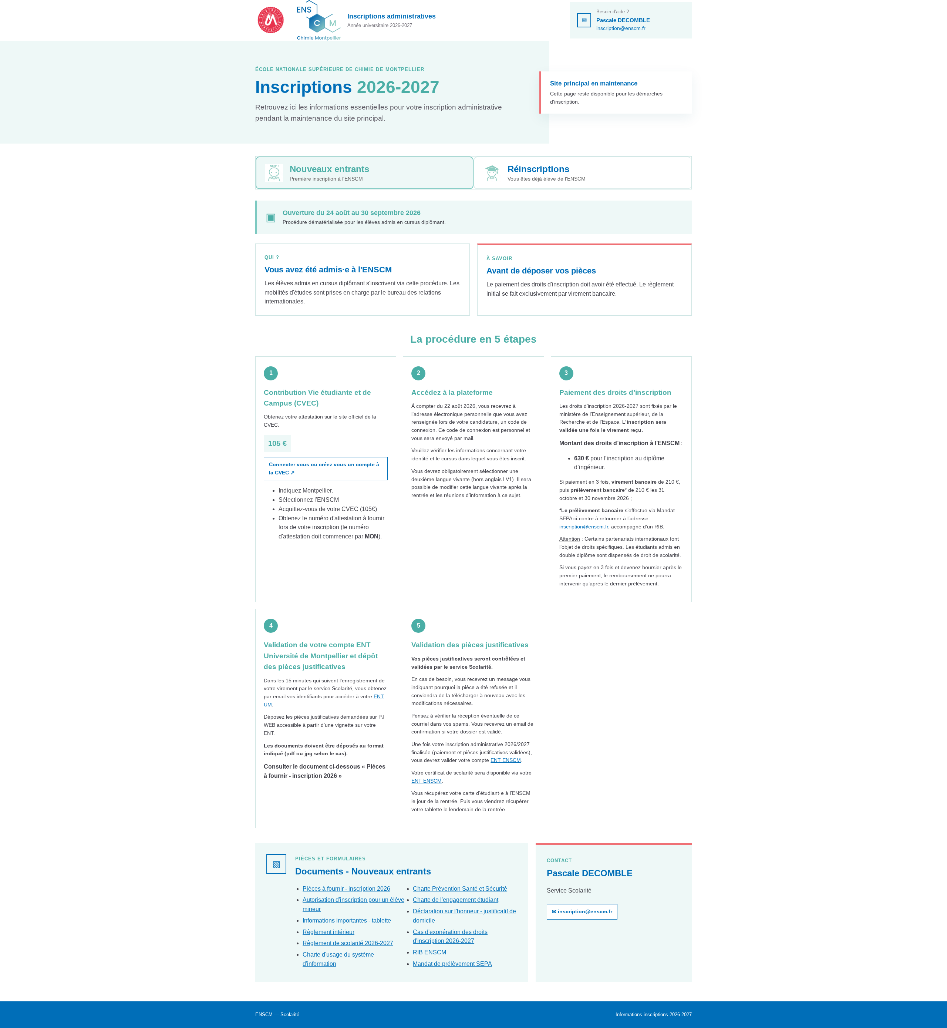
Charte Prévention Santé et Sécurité (460, 889)
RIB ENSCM (429, 952)
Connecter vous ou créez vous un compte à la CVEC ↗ (324, 468)
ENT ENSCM (506, 760)
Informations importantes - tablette (347, 920)
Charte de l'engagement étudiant (455, 900)
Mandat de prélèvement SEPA (452, 964)
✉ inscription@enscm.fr (582, 911)
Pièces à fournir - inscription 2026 (346, 889)
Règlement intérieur (328, 932)
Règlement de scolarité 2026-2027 (348, 943)
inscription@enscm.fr (621, 28)
